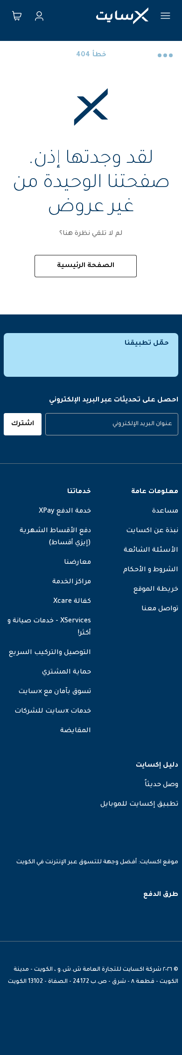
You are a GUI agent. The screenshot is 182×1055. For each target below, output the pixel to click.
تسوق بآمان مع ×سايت (54, 692)
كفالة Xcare (72, 602)
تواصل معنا (159, 609)
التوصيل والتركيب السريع (50, 653)
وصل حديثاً (161, 785)
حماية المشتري (66, 672)
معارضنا (77, 563)
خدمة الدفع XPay (65, 511)
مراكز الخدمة (71, 582)
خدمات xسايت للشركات (52, 711)
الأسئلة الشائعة (151, 550)
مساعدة (165, 511)
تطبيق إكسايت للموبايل (139, 804)
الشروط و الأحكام (150, 570)
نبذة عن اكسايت (152, 531)
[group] (111, 424)
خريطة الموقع (155, 590)
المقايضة (75, 731)
